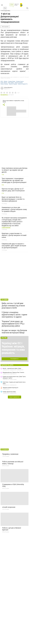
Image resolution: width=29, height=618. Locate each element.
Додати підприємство (14, 397)
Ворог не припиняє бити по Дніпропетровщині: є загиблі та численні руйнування (13, 199)
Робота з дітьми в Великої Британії (11, 529)
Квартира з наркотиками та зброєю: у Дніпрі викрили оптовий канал (14, 235)
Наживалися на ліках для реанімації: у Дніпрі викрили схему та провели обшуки (14, 209)
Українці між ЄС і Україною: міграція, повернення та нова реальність (13, 348)
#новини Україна (20, 81)
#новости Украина (13, 84)
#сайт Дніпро (11, 82)
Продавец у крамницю (10, 454)
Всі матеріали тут (15, 358)
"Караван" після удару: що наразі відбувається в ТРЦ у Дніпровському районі (13, 323)
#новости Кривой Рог (23, 84)
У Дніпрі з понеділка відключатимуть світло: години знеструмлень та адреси (14, 314)
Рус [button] (5, 8)
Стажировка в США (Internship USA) (13, 485)
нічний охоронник (8, 507)
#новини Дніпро (11, 81)
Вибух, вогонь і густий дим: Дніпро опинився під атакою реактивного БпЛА (13, 305)
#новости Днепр (4, 84)
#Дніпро (5, 81)
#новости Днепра (19, 82)
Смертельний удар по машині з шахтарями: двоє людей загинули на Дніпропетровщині (14, 246)
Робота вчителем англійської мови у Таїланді (12, 463)
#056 (2, 81)
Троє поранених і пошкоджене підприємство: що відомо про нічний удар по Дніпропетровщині (14, 180)
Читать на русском (5, 26)
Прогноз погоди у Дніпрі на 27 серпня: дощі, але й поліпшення (13, 190)
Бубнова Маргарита (8, 87)
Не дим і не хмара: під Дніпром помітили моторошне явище (14, 331)
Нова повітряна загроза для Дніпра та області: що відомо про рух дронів (14, 170)
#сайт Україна (4, 82)
